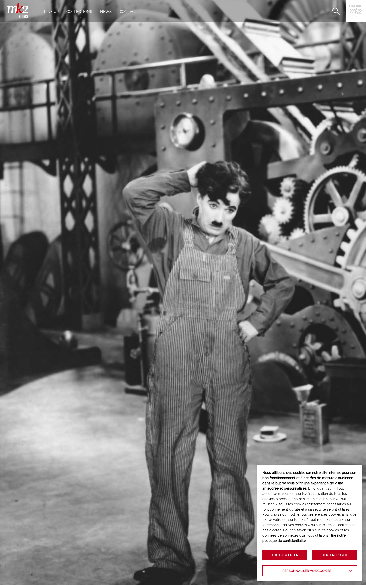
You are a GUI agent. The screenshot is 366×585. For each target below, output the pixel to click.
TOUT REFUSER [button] (334, 555)
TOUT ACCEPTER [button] (285, 555)
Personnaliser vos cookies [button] (306, 571)
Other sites (355, 6)
